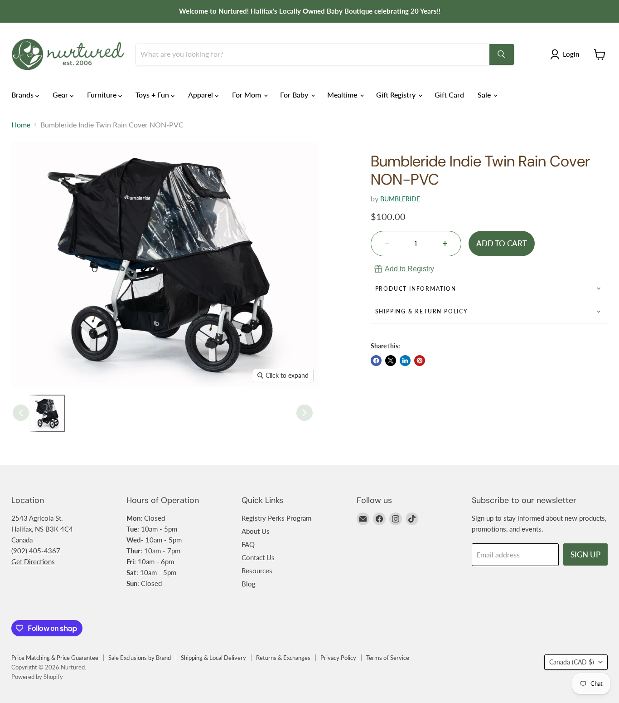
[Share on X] (390, 360)
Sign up (585, 554)
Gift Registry (396, 94)
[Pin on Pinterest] (419, 360)
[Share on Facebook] (376, 360)
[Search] (501, 54)
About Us (256, 531)
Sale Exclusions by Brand (139, 657)
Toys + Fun (153, 94)
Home (20, 125)
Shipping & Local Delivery (213, 657)
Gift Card (449, 94)
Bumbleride (400, 199)
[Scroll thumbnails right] (304, 413)
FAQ (248, 544)
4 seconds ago (409, 269)
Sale (485, 94)
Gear (61, 94)
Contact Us (258, 557)
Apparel (201, 94)
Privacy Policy (338, 657)
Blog (249, 584)
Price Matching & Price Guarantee (54, 657)
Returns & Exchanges (283, 657)
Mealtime (343, 94)
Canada (571, 662)
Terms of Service (387, 657)
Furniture (102, 94)
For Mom (247, 94)
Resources (257, 570)
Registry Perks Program (276, 518)
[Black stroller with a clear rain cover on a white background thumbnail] (47, 413)
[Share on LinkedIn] (405, 360)
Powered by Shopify (37, 676)
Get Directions (33, 561)
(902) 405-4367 (35, 551)
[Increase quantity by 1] (445, 243)
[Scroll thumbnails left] (21, 413)
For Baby (295, 94)
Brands (23, 94)
